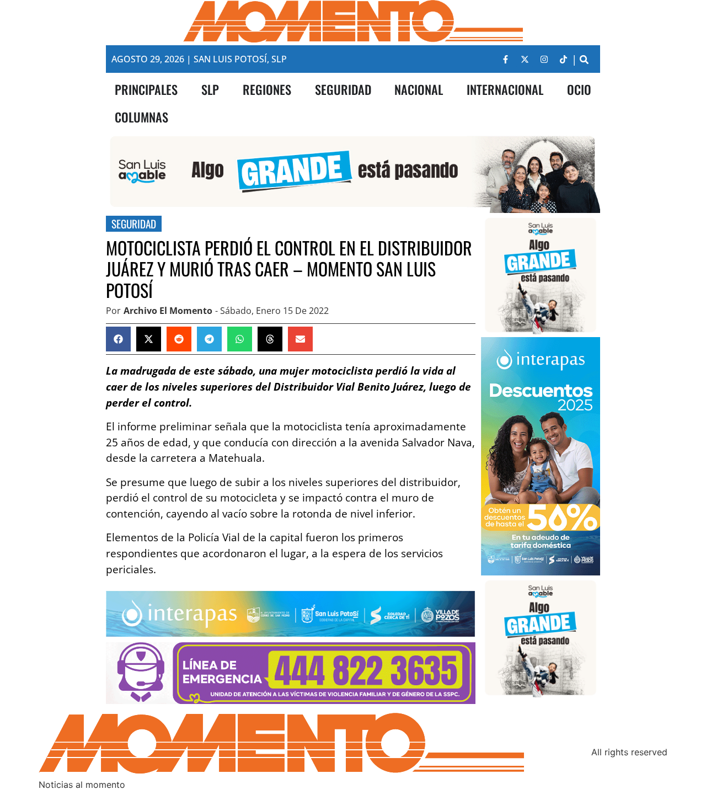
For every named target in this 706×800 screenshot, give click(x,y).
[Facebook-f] (505, 59)
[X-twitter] (524, 59)
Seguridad (133, 224)
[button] (584, 59)
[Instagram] (544, 59)
